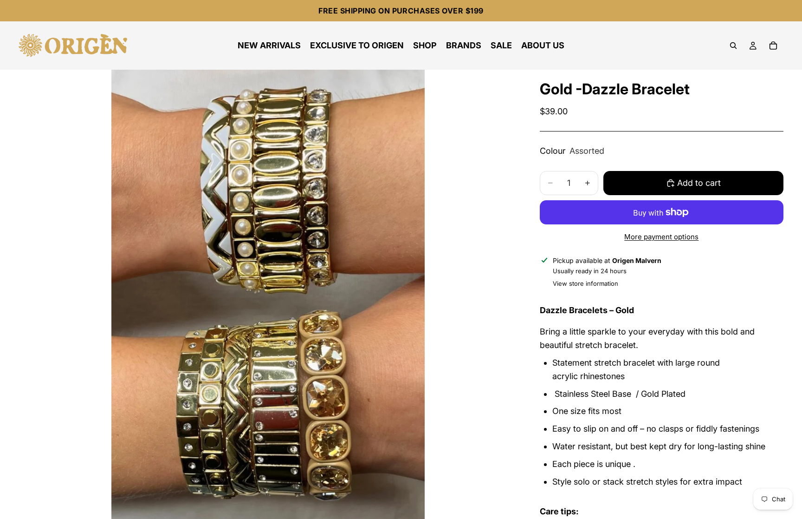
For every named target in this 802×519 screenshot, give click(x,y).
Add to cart (699, 183)
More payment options (661, 236)
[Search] (733, 45)
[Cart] (773, 45)
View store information (585, 283)
